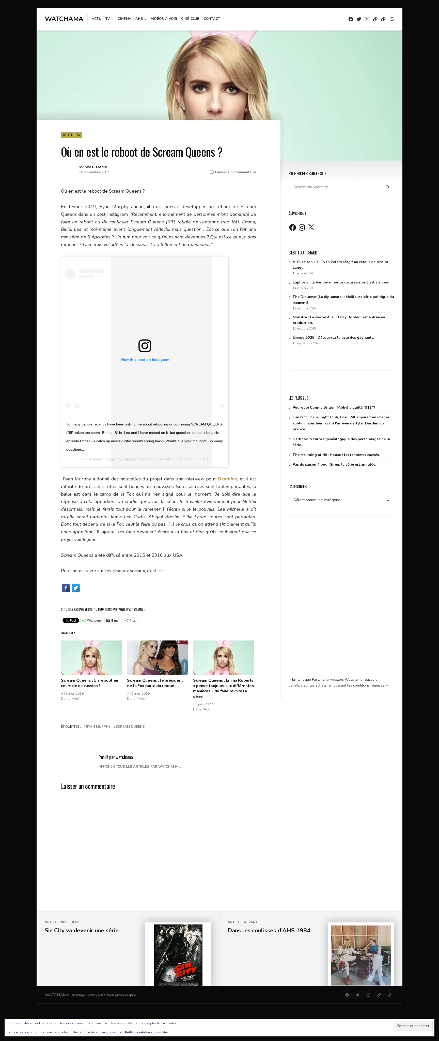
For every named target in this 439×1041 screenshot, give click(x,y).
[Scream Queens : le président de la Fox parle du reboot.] (157, 657)
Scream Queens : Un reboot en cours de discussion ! (89, 683)
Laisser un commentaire (235, 172)
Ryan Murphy (120, 459)
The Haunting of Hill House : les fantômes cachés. (336, 454)
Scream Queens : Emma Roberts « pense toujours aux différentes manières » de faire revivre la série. (223, 688)
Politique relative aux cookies (146, 1032)
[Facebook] (66, 588)
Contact (212, 19)
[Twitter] (76, 588)
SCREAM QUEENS (130, 726)
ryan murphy (98, 726)
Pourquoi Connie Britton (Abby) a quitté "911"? (334, 407)
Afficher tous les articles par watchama (138, 766)
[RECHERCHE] (391, 19)
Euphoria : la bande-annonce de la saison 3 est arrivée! (341, 282)
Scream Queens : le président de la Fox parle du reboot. (155, 683)
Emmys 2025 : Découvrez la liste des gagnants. (333, 337)
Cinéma (124, 19)
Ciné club (190, 19)
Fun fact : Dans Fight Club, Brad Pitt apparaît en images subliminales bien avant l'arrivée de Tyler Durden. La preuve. (341, 423)
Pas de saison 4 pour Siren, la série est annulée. (334, 464)
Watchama (64, 19)
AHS (139, 19)
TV (107, 19)
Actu (96, 19)
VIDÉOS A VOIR (164, 19)
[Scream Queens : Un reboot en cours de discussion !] (91, 657)
